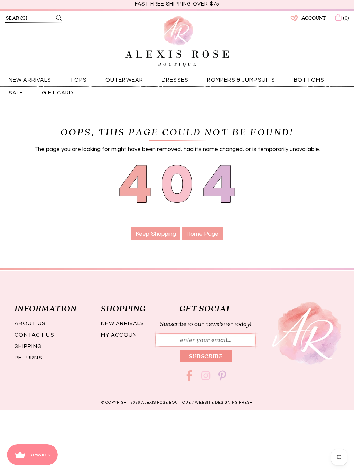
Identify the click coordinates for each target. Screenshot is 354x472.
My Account (121, 335)
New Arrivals (122, 323)
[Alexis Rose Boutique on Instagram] (206, 377)
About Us (30, 323)
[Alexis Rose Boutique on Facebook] (189, 377)
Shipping (28, 346)
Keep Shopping (156, 234)
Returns (29, 357)
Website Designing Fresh (224, 402)
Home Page (202, 234)
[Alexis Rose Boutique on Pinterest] (222, 377)
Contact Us (34, 335)
